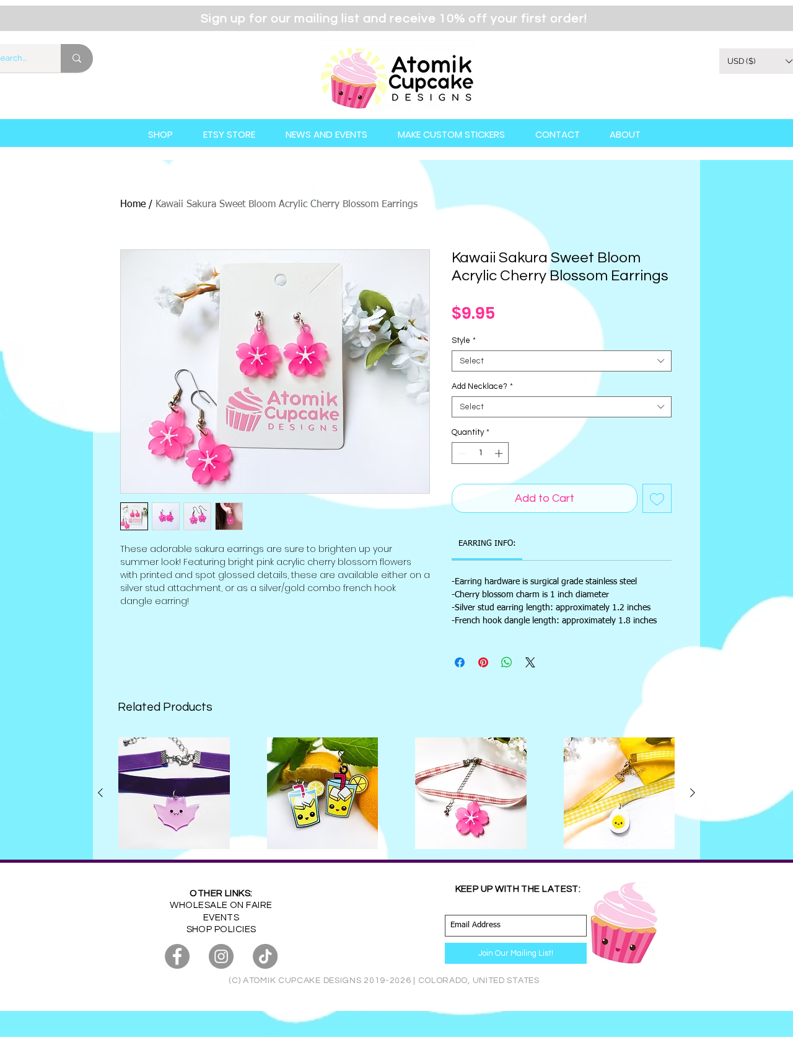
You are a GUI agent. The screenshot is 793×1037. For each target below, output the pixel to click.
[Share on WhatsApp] (506, 662)
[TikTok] (265, 956)
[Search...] (77, 58)
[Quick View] (174, 793)
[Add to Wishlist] (657, 498)
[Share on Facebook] (459, 662)
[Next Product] (692, 792)
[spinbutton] (480, 453)
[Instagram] (221, 956)
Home (133, 205)
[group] (396, 793)
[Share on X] (530, 662)
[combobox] (562, 361)
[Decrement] (460, 453)
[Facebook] (177, 956)
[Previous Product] (100, 792)
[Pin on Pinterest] (483, 662)
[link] (487, 544)
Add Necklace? (482, 386)
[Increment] (500, 453)
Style (464, 340)
